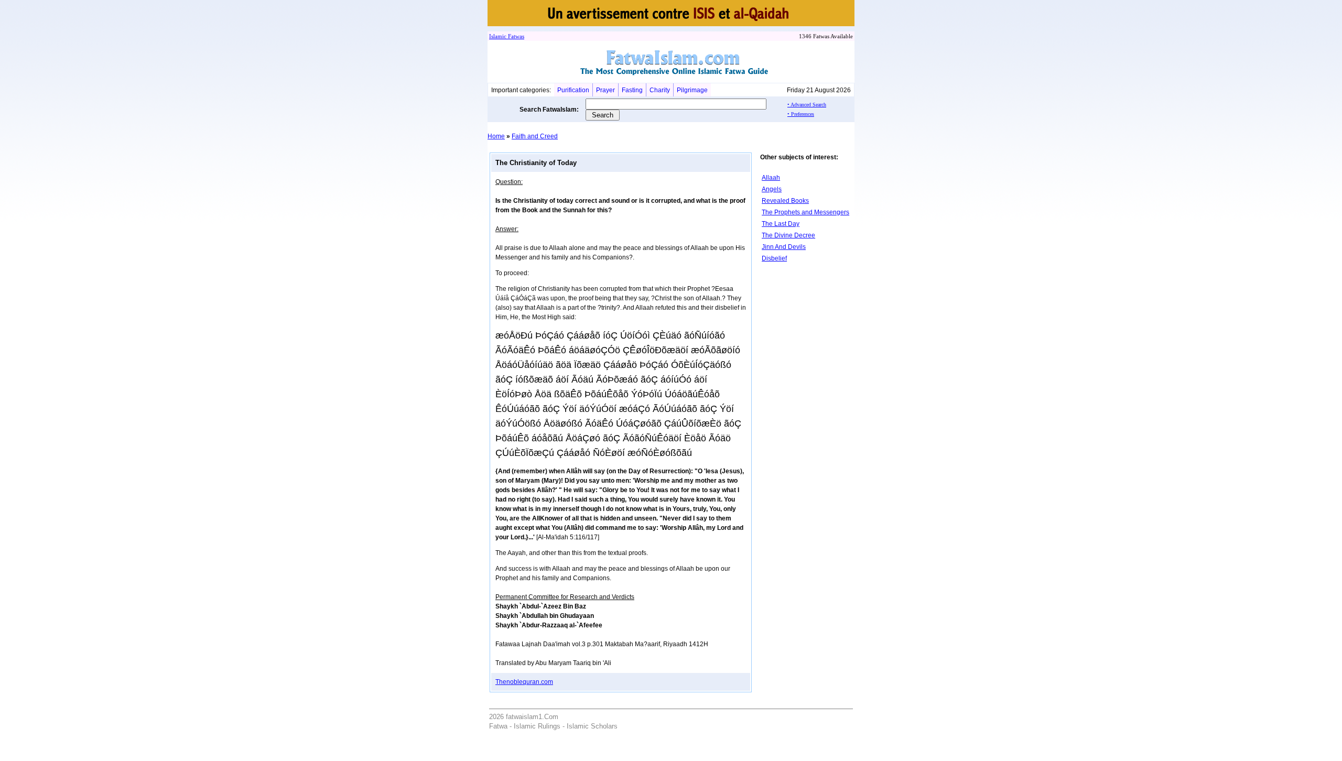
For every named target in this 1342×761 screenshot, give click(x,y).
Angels (772, 189)
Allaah (771, 177)
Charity (660, 90)
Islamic (497, 36)
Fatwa (514, 36)
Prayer (605, 90)
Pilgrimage (692, 90)
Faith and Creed (535, 136)
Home (496, 136)
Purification (573, 90)
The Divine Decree (788, 235)
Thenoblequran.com (524, 682)
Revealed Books (785, 200)
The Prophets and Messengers (805, 212)
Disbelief (774, 258)
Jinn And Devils (784, 247)
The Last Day (780, 223)
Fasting (632, 90)
